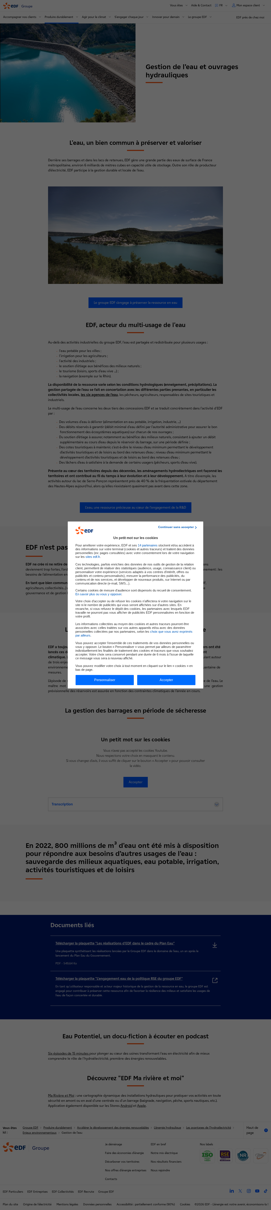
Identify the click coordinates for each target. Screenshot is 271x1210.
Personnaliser (104, 680)
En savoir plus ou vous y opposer (98, 594)
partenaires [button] (148, 545)
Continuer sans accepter (176, 527)
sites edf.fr (93, 556)
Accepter (166, 680)
